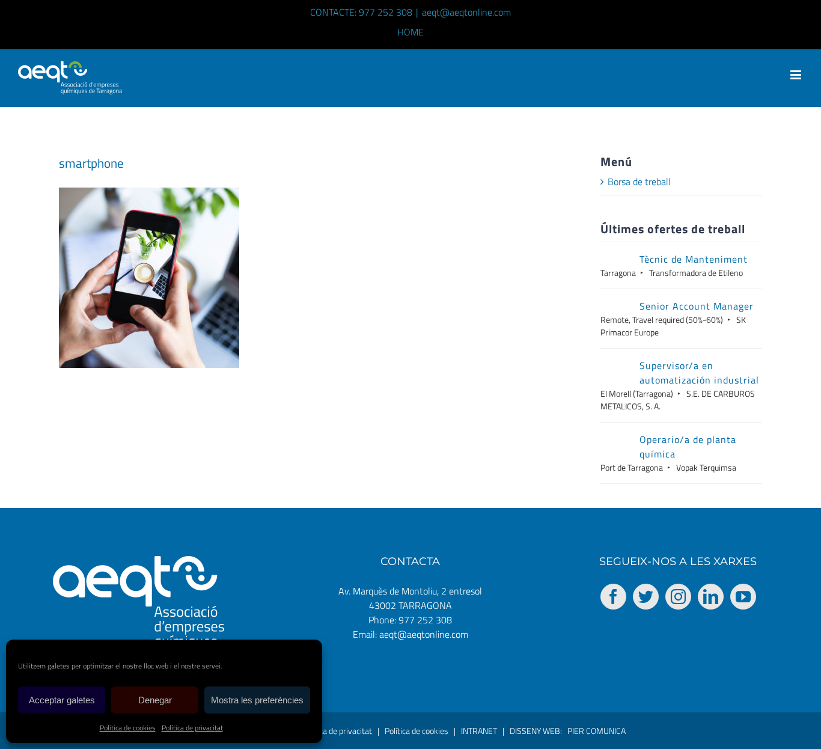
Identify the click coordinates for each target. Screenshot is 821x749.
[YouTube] (743, 597)
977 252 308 (425, 620)
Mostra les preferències (257, 700)
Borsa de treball (639, 181)
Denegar (155, 700)
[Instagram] (678, 597)
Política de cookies (128, 727)
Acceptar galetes (62, 700)
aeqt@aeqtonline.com (466, 12)
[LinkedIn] (711, 597)
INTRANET (479, 730)
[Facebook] (613, 597)
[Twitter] (646, 597)
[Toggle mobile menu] (796, 75)
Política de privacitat (192, 727)
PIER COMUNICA (596, 730)
